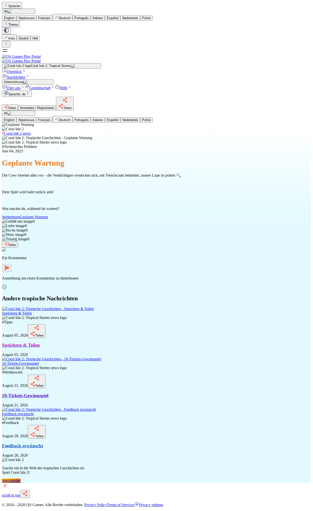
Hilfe (63, 88)
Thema (13, 24)
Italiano (98, 18)
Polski (146, 18)
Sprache (14, 6)
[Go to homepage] (156, 58)
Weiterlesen (25, 217)
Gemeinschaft (40, 88)
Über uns (13, 88)
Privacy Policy (95, 505)
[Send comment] (7, 268)
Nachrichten (15, 77)
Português (81, 18)
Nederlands (130, 18)
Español (112, 18)
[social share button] (25, 494)
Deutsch (64, 18)
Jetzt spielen (11, 481)
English (9, 18)
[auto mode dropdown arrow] (6, 30)
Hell (35, 38)
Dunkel (24, 38)
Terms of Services (120, 505)
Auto (11, 38)
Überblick (14, 72)
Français (44, 18)
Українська (26, 18)
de (5, 11)
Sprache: (16, 94)
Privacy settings (151, 505)
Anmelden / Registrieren (37, 108)
